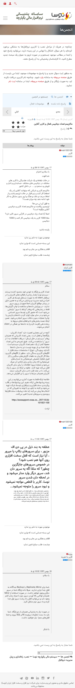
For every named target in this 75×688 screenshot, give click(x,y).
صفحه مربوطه (60, 77)
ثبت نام (12, 81)
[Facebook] (54, 678)
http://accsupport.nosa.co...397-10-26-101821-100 (30, 401)
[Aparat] (27, 678)
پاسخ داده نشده (58, 104)
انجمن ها (59, 97)
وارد (41, 77)
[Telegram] (21, 678)
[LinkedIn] (37, 678)
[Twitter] (48, 678)
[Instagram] (43, 678)
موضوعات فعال (37, 104)
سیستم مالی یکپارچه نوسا (45, 657)
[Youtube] (32, 678)
